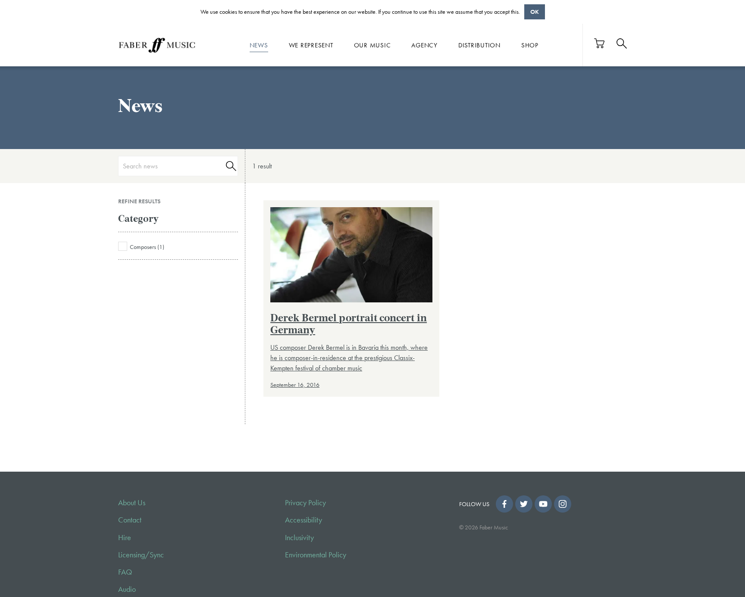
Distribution (479, 44)
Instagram (562, 504)
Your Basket (599, 43)
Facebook (504, 504)
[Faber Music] (157, 45)
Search (230, 166)
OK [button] (534, 12)
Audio (127, 589)
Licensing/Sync (141, 555)
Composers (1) (147, 247)
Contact (129, 520)
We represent (311, 44)
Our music (372, 44)
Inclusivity (299, 537)
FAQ (125, 572)
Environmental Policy (315, 555)
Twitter (523, 504)
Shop (529, 44)
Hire (124, 537)
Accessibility (303, 520)
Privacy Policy (305, 502)
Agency (424, 44)
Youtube (543, 504)
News (259, 44)
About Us (131, 502)
